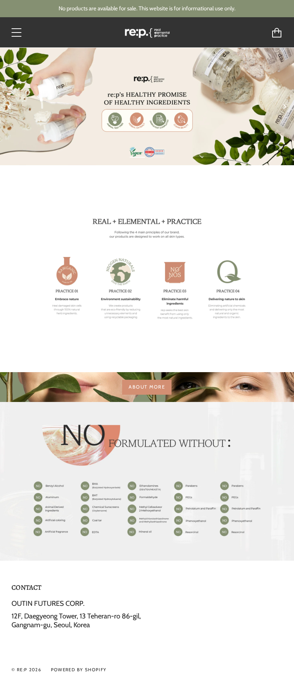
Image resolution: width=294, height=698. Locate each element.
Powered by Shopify (79, 669)
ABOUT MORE (147, 387)
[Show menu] (17, 32)
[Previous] (9, 106)
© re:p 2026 (26, 669)
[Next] (284, 106)
